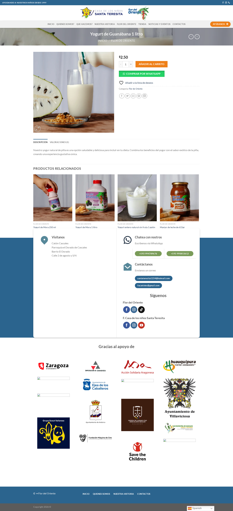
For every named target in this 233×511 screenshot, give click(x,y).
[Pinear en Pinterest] (139, 96)
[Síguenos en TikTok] (141, 309)
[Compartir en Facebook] (121, 96)
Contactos (179, 24)
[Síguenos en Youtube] (141, 325)
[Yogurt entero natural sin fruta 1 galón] (137, 197)
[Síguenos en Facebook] (223, 3)
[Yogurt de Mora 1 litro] (95, 197)
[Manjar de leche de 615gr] (179, 197)
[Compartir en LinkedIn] (144, 96)
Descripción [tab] (40, 142)
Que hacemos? (84, 24)
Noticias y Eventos (160, 24)
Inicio (51, 24)
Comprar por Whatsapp (143, 73)
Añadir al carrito (152, 64)
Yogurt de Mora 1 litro (86, 227)
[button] (143, 74)
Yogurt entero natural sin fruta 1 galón (136, 227)
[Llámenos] (229, 3)
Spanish (197, 508)
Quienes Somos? (65, 24)
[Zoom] (37, 129)
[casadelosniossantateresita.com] (116, 12)
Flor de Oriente (123, 40)
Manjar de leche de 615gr (172, 227)
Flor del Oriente (126, 24)
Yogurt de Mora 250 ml (44, 227)
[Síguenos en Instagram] (226, 3)
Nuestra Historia (105, 24)
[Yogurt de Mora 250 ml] (52, 197)
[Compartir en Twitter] (127, 96)
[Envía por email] (133, 96)
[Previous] (33, 205)
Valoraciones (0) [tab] (59, 142)
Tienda (142, 24)
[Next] (198, 205)
